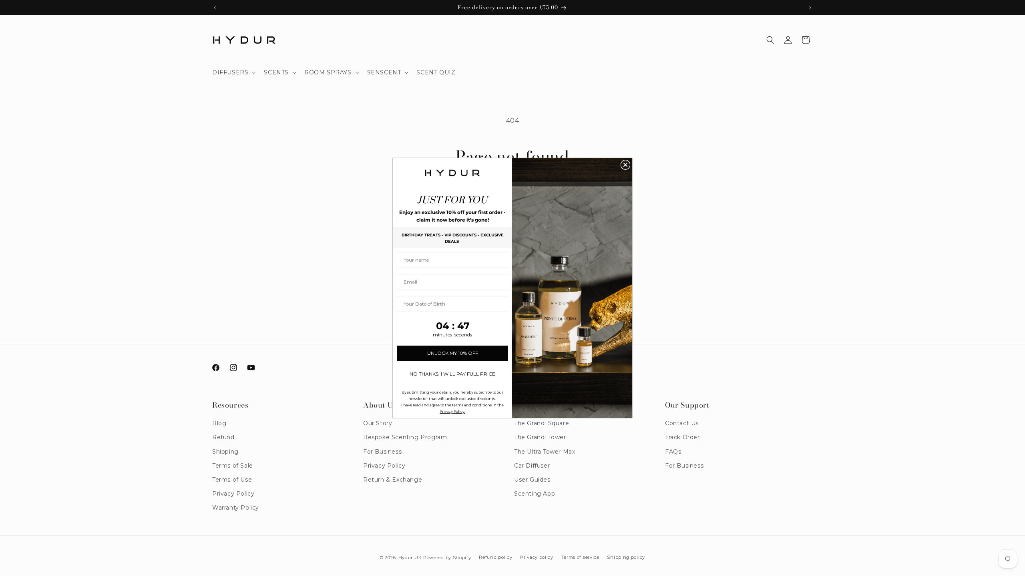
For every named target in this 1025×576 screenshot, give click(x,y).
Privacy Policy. (452, 411)
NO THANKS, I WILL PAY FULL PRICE (452, 374)
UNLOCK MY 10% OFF (452, 353)
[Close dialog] (625, 165)
